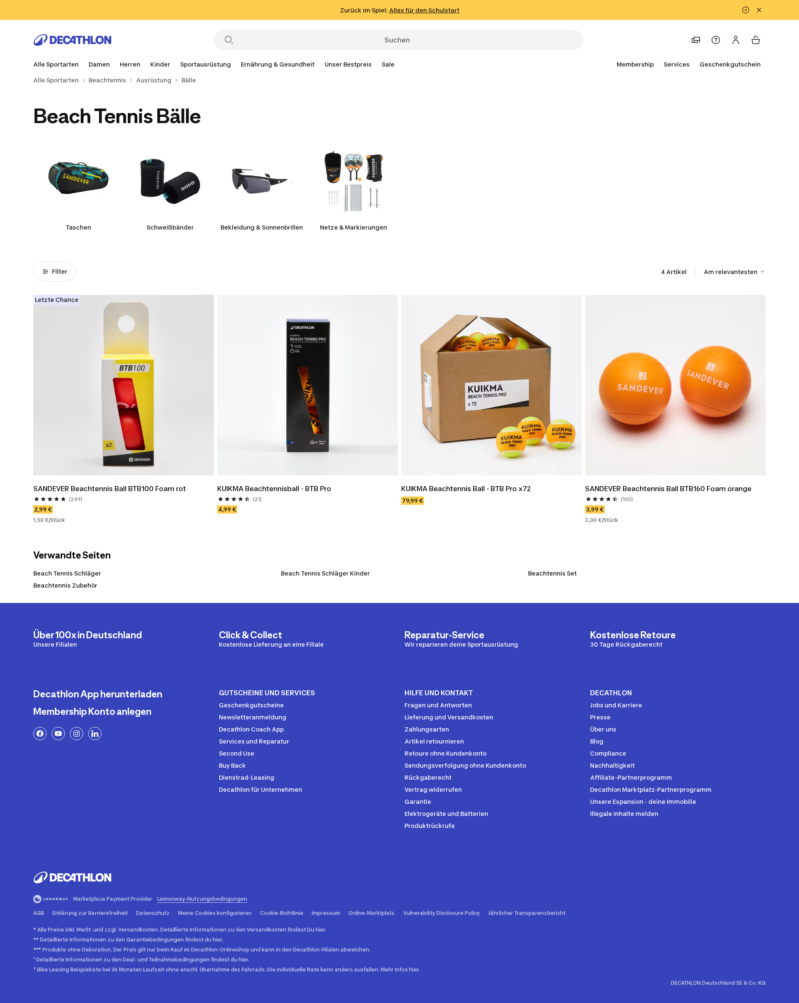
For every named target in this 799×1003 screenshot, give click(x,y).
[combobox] (735, 271)
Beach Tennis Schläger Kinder (325, 573)
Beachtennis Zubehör (65, 585)
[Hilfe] (716, 40)
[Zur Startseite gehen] (72, 40)
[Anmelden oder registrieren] (736, 40)
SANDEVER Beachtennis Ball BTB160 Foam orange (668, 488)
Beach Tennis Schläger (67, 573)
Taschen (78, 227)
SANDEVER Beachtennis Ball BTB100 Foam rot (109, 488)
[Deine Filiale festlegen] (696, 40)
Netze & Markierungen (353, 227)
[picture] (123, 385)
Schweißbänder (170, 227)
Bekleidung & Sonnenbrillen (262, 227)
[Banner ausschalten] (745, 10)
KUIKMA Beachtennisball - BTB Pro (274, 488)
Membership (635, 64)
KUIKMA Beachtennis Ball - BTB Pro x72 (466, 488)
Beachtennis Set (552, 573)
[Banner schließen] (759, 10)
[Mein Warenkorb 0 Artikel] (756, 40)
